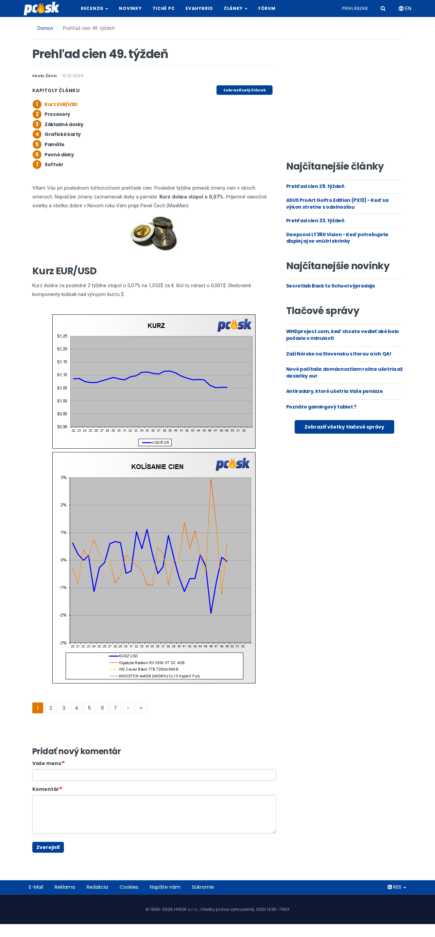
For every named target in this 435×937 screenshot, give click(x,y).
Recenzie (93, 8)
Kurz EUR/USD (61, 104)
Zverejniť (48, 847)
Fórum (267, 8)
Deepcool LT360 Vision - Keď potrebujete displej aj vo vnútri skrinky (337, 238)
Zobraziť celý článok (244, 90)
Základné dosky (64, 124)
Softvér (54, 164)
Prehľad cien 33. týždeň (315, 220)
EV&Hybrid (199, 8)
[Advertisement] (344, 102)
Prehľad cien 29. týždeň (315, 186)
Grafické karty (63, 134)
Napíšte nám (165, 887)
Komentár (45, 789)
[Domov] (44, 8)
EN (407, 8)
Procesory (57, 114)
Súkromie (203, 887)
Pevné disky (59, 154)
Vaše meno (47, 763)
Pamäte (55, 144)
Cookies (129, 887)
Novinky (130, 8)
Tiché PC (164, 8)
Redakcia (97, 887)
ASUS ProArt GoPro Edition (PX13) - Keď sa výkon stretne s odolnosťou (337, 203)
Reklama (65, 887)
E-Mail (36, 887)
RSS (397, 887)
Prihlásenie (355, 8)
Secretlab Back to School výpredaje (330, 285)
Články (234, 8)
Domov (45, 28)
